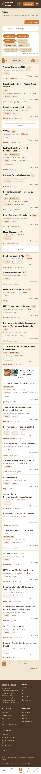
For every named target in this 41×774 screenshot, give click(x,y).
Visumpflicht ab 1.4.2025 (14, 67)
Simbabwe (7, 503)
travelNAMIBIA (8, 78)
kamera (7, 652)
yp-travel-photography (11, 102)
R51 (4, 186)
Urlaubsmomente (9, 438)
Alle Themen (26, 688)
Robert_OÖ (7, 601)
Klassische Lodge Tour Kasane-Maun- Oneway (20, 85)
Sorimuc (6, 548)
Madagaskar (8, 204)
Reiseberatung (27, 700)
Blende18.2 (7, 118)
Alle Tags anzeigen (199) (30, 53)
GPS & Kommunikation (11, 312)
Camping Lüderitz (11, 477)
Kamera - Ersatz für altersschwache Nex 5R (19, 644)
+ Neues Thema (32, 22)
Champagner (7, 364)
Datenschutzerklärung (9, 737)
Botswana (23, 36)
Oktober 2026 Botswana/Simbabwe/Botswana (17, 495)
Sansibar (7, 396)
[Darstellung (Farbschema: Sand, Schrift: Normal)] (19, 4)
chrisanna (6, 226)
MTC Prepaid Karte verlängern (16, 306)
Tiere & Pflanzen (9, 450)
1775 (21, 61)
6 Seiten (33, 93)
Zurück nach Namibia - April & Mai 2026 (18, 532)
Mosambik (7, 181)
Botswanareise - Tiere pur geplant (18, 427)
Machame (24, 392)
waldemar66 (7, 472)
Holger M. (6, 421)
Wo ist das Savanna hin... (14, 553)
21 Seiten (24, 235)
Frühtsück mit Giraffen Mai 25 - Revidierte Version (17, 149)
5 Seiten (24, 539)
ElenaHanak (7, 508)
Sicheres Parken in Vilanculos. (16, 175)
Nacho (5, 170)
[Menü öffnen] (37, 4)
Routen (22, 40)
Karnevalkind (7, 637)
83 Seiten (24, 134)
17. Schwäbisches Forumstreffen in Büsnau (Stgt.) (19, 347)
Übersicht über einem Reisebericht (18, 514)
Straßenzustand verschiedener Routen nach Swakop (17, 408)
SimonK (5, 341)
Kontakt (4, 751)
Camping (23, 45)
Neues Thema (27, 697)
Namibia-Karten (27, 721)
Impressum (5, 734)
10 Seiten (27, 573)
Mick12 (5, 243)
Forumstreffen (9, 359)
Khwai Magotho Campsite (14, 107)
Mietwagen (26, 49)
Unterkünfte (10, 45)
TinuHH (5, 525)
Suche (24, 694)
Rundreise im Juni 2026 (13, 256)
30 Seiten (28, 259)
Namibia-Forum (9, 4)
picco (5, 402)
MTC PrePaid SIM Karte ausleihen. (18, 570)
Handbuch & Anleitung (9, 724)
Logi (4, 489)
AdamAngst (7, 581)
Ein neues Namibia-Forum (14, 289)
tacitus (5, 455)
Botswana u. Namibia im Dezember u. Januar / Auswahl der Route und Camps (19, 324)
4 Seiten (28, 309)
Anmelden (28, 4)
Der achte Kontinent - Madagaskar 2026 (18, 193)
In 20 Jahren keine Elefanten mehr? (19, 444)
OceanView (7, 565)
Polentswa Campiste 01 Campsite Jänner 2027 (18, 588)
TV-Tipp (6, 131)
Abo (3, 721)
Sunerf (5, 284)
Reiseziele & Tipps (18, 181)
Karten (24, 715)
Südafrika (9, 40)
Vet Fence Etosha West (13, 626)
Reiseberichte (11, 49)
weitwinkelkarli (8, 267)
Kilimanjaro (33, 392)
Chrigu (5, 301)
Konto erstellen (7, 715)
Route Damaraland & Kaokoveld (17, 215)
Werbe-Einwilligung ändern (8, 741)
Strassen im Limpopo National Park (18, 460)
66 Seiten (28, 70)
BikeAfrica (6, 142)
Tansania (7, 392)
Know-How (26, 712)
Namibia (9, 36)
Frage (12, 520)
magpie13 (6, 657)
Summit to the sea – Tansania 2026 (19, 383)
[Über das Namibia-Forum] (3, 4)
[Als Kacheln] (37, 60)
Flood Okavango (10, 232)
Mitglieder (24, 15)
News (6, 137)
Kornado (6, 210)
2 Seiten (25, 201)
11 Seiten (23, 292)
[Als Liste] (33, 60)
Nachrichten (6, 718)
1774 (15, 61)
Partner (24, 718)
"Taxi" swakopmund (12, 272)
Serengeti (15, 392)
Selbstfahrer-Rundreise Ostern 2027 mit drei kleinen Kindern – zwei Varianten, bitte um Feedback (19, 608)
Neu (29, 67)
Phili (4, 621)
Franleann (6, 317)
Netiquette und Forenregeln (7, 747)
